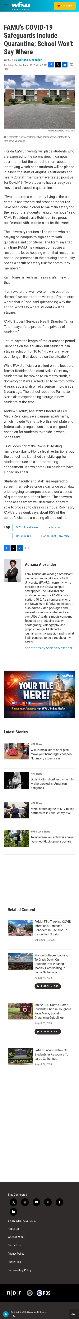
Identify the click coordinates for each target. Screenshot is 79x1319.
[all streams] (74, 1314)
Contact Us (14, 1245)
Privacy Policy (16, 1253)
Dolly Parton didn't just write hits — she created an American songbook (52, 784)
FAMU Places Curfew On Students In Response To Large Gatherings (51, 1054)
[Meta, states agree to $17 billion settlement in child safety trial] (16, 810)
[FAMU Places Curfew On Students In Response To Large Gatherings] (20, 1056)
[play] (5, 1314)
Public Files (14, 1262)
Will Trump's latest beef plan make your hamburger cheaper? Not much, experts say (51, 754)
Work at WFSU (16, 1237)
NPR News (36, 744)
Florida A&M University (55, 536)
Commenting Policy (19, 1270)
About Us (13, 1228)
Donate (66, 6)
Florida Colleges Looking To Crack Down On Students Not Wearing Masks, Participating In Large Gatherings (51, 964)
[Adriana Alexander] (12, 570)
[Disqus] (39, 1130)
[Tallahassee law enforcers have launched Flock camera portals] (16, 838)
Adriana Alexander (30, 60)
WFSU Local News (27, 527)
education (55, 527)
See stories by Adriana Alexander (48, 648)
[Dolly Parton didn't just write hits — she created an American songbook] (16, 780)
